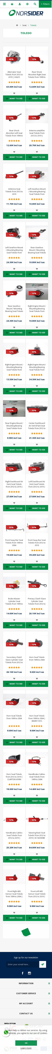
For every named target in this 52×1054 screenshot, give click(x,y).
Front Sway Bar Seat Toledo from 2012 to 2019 (37, 543)
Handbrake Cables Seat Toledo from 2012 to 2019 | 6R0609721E (14, 836)
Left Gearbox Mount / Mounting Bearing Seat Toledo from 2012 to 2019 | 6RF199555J (14, 252)
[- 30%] (32, 341)
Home (17, 25)
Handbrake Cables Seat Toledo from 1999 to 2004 (37, 777)
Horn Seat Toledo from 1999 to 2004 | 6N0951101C (36, 718)
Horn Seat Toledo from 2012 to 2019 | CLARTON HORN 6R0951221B (14, 778)
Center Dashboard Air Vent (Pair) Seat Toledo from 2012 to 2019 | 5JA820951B (36, 427)
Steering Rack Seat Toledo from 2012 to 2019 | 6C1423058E (36, 835)
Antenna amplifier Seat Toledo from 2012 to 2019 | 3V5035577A (37, 134)
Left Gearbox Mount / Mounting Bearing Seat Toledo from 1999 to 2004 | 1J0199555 (37, 194)
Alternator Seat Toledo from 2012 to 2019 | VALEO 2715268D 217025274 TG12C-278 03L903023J (14, 78)
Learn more (26, 1048)
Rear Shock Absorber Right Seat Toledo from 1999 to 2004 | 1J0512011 (37, 76)
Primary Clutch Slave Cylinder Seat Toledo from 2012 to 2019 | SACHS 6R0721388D (37, 603)
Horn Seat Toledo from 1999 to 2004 (36, 658)
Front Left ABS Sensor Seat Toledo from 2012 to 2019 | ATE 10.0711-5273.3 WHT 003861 (36, 896)
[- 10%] (32, 48)
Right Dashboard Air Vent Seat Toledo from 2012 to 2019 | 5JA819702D (14, 485)
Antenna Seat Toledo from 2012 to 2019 (14, 191)
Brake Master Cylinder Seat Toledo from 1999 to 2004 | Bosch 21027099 (14, 603)
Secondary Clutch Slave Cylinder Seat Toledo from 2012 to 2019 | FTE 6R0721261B (14, 662)
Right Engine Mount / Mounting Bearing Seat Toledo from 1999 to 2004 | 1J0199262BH (14, 369)
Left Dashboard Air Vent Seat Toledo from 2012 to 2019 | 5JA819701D (36, 485)
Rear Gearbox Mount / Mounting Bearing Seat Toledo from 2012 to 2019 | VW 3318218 (14, 311)
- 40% (10, 59)
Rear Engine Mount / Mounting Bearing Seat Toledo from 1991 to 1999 (14, 427)
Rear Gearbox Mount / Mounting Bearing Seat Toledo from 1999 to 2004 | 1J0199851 (37, 252)
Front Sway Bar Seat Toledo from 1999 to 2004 (14, 543)
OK (26, 1043)
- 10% (33, 59)
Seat (24, 25)
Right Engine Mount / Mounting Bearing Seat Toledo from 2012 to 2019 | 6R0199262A (37, 369)
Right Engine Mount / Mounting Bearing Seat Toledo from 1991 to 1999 (37, 310)
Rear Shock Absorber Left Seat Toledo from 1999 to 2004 (14, 134)
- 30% (33, 351)
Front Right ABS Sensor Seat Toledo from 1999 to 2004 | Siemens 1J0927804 (14, 895)
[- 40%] (9, 48)
